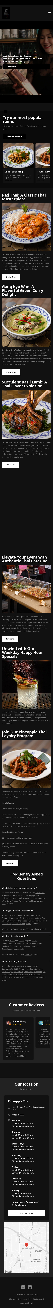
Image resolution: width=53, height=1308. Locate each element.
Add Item (8, 180)
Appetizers (14, 918)
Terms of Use (20, 1294)
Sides (28, 923)
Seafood (30, 918)
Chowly (30, 1303)
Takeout (27, 946)
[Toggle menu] (49, 12)
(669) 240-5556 (18, 1115)
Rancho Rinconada (23, 977)
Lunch (12, 941)
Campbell (11, 974)
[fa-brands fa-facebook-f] (23, 1287)
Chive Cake (39, 893)
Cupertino (34, 969)
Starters (23, 918)
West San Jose (7, 972)
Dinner (21, 941)
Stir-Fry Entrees (18, 923)
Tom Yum (24, 895)
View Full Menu (14, 136)
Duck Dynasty (23, 898)
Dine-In (11, 943)
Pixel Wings (6, 895)
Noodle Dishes (29, 921)
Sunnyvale (18, 972)
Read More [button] (21, 1056)
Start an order (26, 1213)
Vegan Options (32, 929)
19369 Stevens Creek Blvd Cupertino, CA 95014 (27, 1108)
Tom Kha (16, 895)
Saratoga (38, 972)
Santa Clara (28, 972)
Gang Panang (12, 901)
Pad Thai (33, 898)
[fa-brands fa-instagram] (30, 1287)
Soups (10, 921)
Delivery (16, 946)
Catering (28, 954)
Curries (38, 921)
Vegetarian (17, 929)
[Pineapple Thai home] (6, 13)
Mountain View (22, 974)
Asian (20, 915)
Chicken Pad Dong (9, 898)
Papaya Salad (34, 895)
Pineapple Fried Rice (27, 901)
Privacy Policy (32, 1294)
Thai (12, 915)
